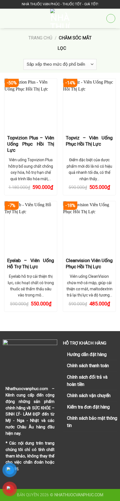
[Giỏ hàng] (110, 18)
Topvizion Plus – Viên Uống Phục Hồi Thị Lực (30, 144)
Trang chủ (40, 38)
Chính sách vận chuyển (89, 395)
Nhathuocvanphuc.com (27, 388)
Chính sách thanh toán (88, 365)
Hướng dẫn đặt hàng (87, 354)
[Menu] (7, 18)
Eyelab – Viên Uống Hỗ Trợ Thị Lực (30, 263)
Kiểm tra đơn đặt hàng (88, 407)
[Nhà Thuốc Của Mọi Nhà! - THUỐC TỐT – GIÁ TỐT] (60, 18)
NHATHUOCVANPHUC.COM (78, 495)
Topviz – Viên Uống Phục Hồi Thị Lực (89, 141)
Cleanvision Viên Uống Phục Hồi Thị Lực (89, 263)
